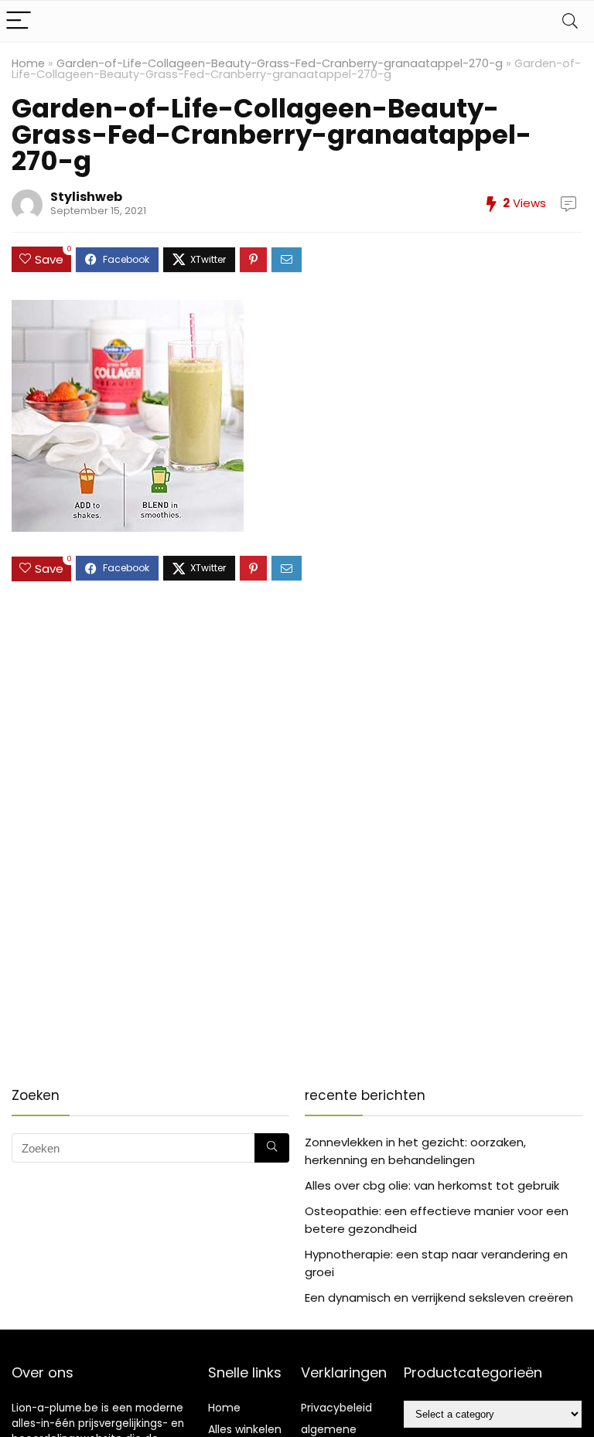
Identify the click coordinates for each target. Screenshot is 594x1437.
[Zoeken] (271, 1148)
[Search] (570, 21)
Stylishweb (86, 197)
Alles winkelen (245, 1429)
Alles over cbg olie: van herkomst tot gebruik (432, 1185)
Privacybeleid (336, 1407)
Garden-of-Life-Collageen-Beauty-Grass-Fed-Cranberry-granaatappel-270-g (279, 63)
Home (28, 63)
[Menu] (18, 21)
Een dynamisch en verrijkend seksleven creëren (439, 1297)
